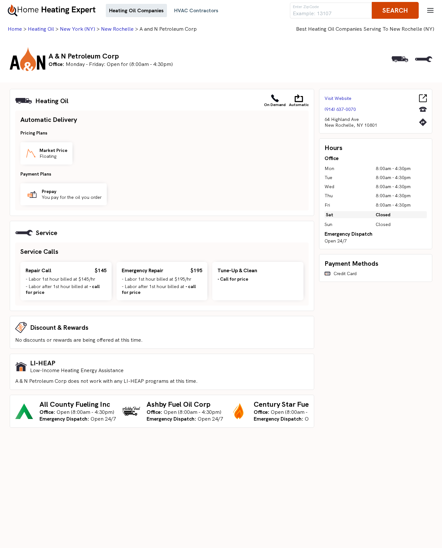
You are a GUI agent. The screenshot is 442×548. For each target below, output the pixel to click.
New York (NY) (77, 29)
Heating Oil (41, 29)
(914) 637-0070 (340, 109)
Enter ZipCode (306, 6)
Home (15, 29)
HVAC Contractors (196, 10)
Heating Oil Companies (136, 10)
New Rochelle (117, 29)
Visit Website (338, 98)
